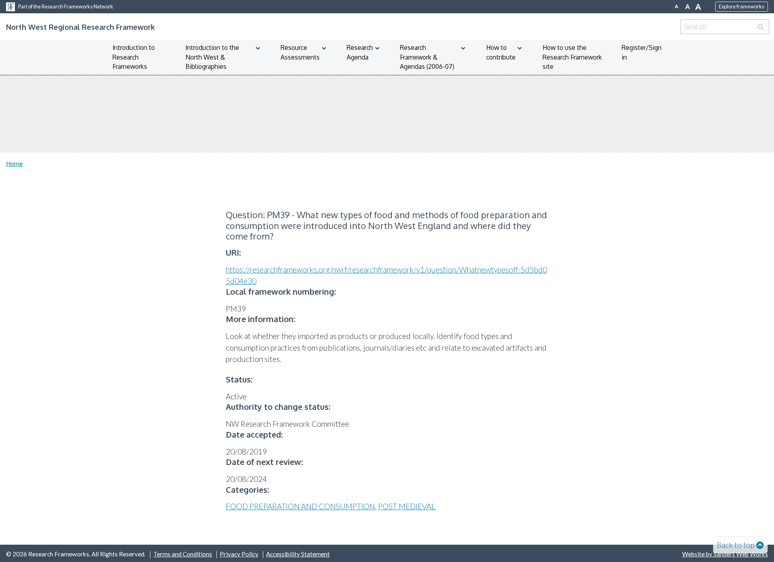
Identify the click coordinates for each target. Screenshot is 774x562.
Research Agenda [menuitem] (360, 52)
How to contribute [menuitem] (501, 52)
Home (14, 163)
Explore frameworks (741, 6)
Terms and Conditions (182, 554)
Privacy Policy (239, 554)
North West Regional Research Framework (80, 26)
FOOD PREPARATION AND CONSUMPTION (300, 506)
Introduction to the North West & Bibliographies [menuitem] (212, 56)
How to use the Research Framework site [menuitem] (572, 56)
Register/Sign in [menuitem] (642, 52)
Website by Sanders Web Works (725, 554)
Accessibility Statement (298, 554)
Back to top (736, 545)
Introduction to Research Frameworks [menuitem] (133, 56)
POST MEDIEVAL (406, 506)
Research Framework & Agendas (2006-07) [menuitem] (427, 56)
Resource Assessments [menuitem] (300, 52)
